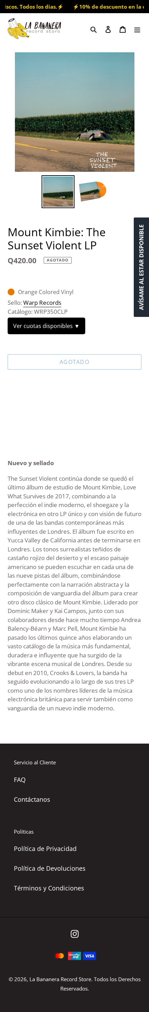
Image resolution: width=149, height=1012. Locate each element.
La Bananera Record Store (60, 979)
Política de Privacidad (45, 848)
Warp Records (42, 303)
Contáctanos (32, 799)
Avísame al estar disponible (141, 267)
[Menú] (137, 28)
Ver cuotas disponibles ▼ (46, 326)
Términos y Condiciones (49, 888)
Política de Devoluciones (50, 868)
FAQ (20, 779)
